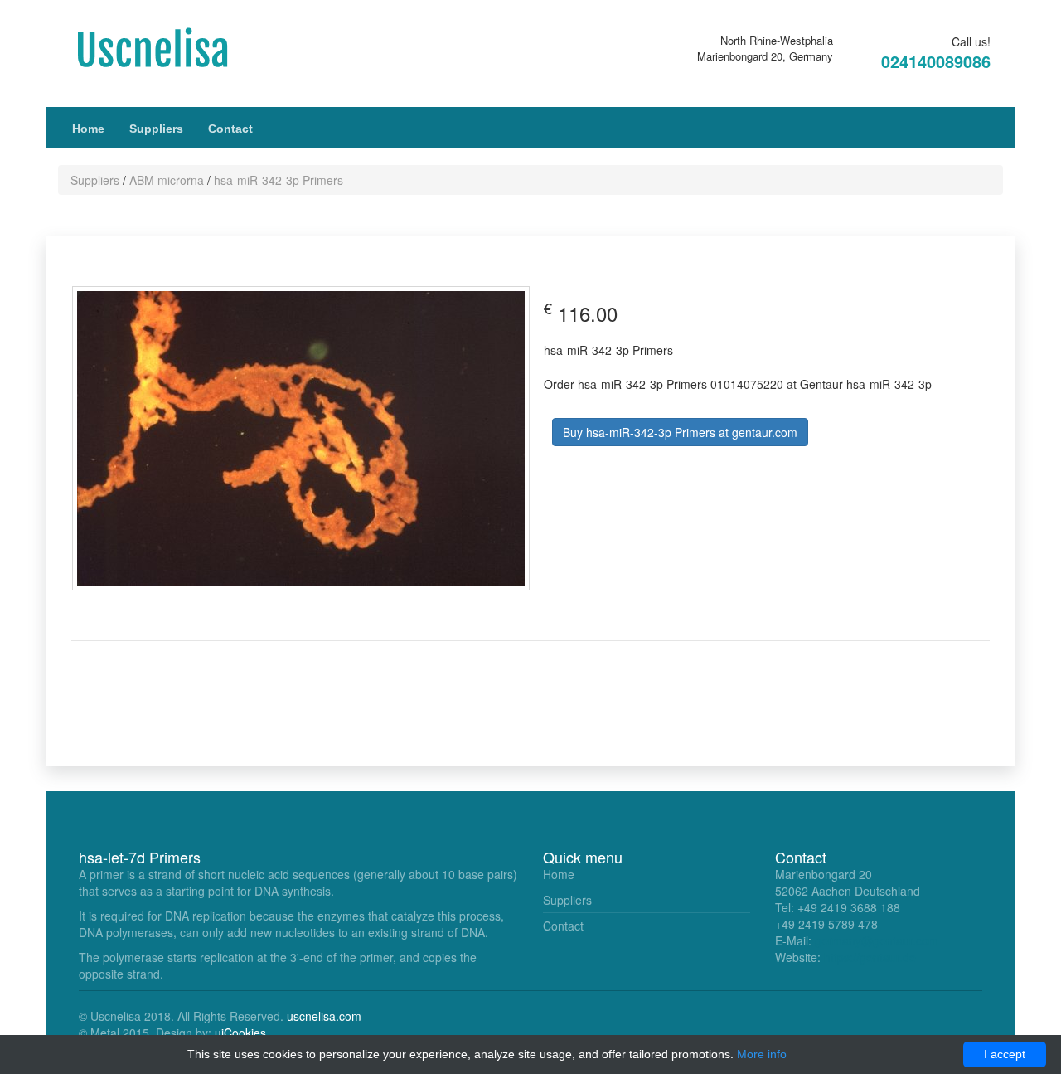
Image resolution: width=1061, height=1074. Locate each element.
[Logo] (169, 48)
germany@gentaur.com (876, 940)
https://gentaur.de (870, 957)
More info (762, 1054)
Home (88, 128)
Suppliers (156, 128)
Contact (230, 128)
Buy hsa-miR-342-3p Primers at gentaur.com (680, 432)
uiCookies (240, 1032)
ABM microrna (166, 180)
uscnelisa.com (324, 1016)
